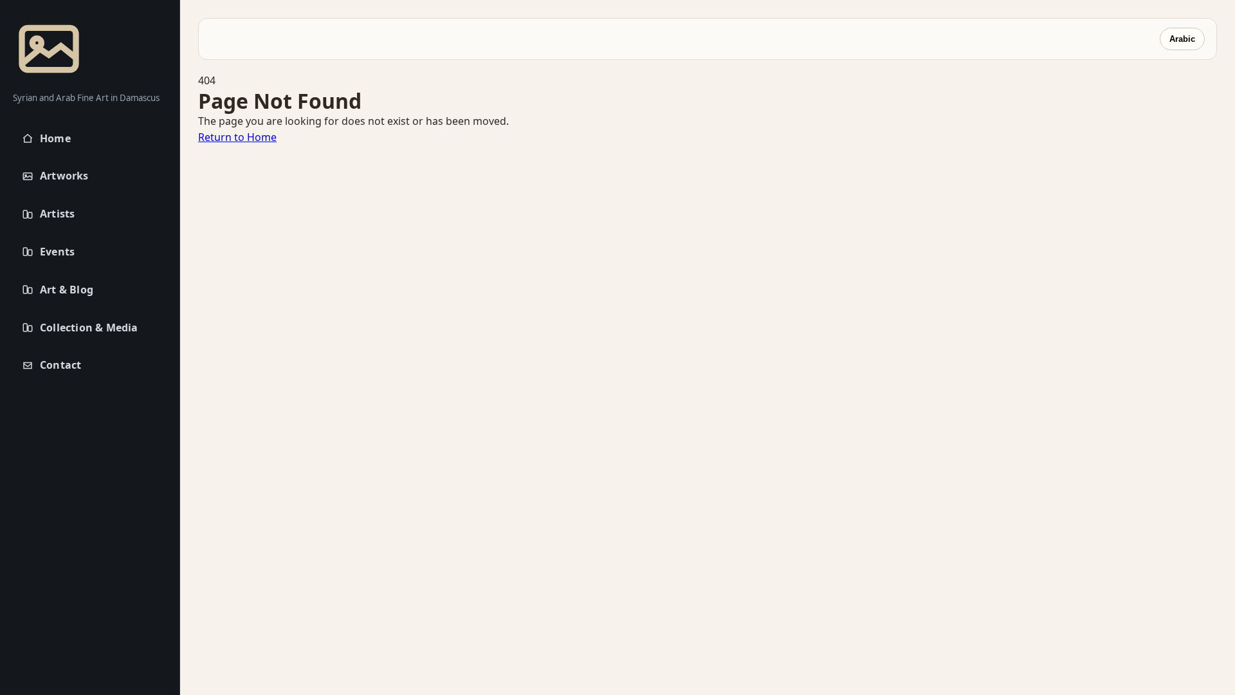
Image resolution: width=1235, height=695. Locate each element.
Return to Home (237, 137)
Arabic (1182, 39)
